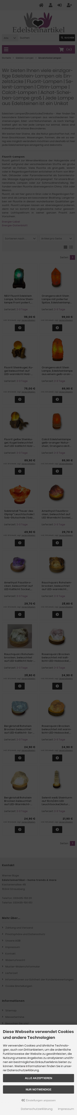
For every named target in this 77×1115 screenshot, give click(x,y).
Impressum (66, 1109)
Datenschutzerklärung (37, 1109)
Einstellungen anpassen (40, 1100)
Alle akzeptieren (38, 1078)
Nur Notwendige (38, 1089)
